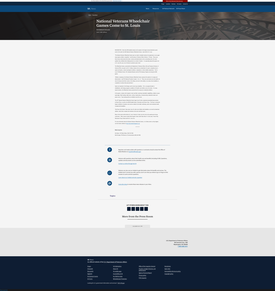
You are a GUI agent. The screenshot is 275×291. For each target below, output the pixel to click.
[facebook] (178, 237)
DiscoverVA (90, 271)
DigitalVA (89, 274)
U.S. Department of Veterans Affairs (115, 262)
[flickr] (187, 237)
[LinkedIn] (142, 209)
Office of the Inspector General (147, 266)
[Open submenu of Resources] (159, 9)
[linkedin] (184, 237)
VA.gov (89, 266)
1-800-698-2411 (183, 246)
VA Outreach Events (92, 276)
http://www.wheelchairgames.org (133, 123)
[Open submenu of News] (150, 9)
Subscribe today (122, 184)
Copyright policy (168, 274)
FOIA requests (142, 278)
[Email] (146, 209)
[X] (133, 209)
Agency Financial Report (145, 273)
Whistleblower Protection (120, 279)
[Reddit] (137, 209)
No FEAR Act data (117, 276)
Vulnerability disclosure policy (172, 271)
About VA (115, 269)
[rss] (175, 237)
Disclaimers (167, 266)
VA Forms (89, 279)
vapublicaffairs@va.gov (135, 152)
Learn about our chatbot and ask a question (130, 177)
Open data (167, 269)
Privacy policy (142, 275)
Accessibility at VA (118, 274)
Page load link (4, 290)
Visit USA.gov (121, 283)
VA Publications (117, 266)
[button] (187, 9)
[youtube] (170, 237)
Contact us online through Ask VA (127, 164)
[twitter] (173, 237)
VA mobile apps (117, 271)
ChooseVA (90, 269)
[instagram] (181, 237)
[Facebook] (129, 209)
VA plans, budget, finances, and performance (147, 269)
